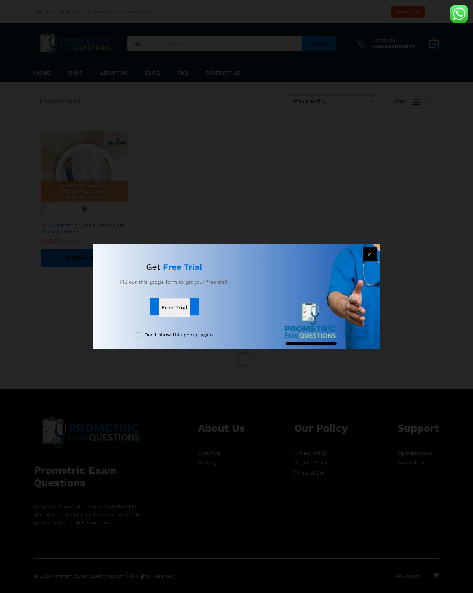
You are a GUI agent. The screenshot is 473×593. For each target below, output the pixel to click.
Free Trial (174, 307)
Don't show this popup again (178, 335)
